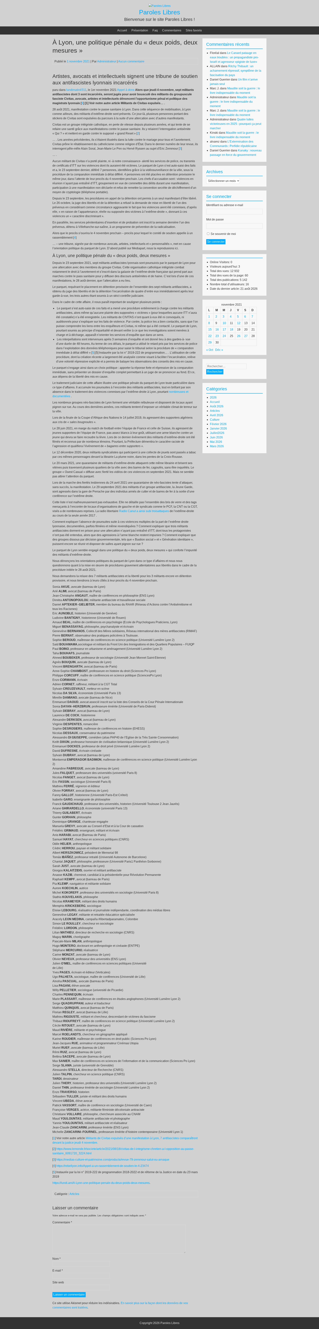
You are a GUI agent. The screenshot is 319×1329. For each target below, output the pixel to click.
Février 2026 (218, 424)
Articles (74, 1193)
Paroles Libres (159, 12)
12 (238, 323)
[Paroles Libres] (160, 5)
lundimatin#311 (76, 89)
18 (231, 329)
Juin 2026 (216, 437)
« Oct (209, 349)
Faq (155, 30)
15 (210, 329)
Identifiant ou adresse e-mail (224, 205)
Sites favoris (194, 30)
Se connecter (215, 241)
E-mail (57, 1270)
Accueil (122, 30)
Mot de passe (215, 219)
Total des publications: (225, 279)
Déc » (219, 349)
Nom (56, 1258)
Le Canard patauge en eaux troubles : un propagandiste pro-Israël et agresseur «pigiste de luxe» (234, 57)
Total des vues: (220, 271)
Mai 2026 (216, 441)
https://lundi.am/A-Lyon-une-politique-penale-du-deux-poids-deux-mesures (101, 1182)
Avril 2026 (216, 415)
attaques (163, 511)
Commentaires (171, 30)
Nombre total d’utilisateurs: (228, 284)
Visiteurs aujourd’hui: (224, 266)
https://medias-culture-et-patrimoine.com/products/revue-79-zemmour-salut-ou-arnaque (112, 1159)
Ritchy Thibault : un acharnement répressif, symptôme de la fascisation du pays (235, 71)
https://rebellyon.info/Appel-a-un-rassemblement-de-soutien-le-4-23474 (102, 1165)
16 (217, 329)
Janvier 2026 (218, 428)
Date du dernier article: (225, 288)
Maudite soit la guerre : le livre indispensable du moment (233, 102)
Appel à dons (126, 89)
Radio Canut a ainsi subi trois (138, 511)
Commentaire (62, 1222)
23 (217, 336)
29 (210, 342)
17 (224, 329)
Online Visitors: (220, 262)
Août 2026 (216, 406)
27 (246, 336)
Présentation (139, 30)
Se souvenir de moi (223, 233)
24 (224, 336)
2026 (213, 397)
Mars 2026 (217, 446)
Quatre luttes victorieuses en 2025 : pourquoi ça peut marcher (235, 124)
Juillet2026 (217, 433)
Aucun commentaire (131, 61)
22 (210, 336)
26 (238, 336)
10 (224, 323)
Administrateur (106, 61)
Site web (58, 1282)
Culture (214, 419)
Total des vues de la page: (227, 275)
